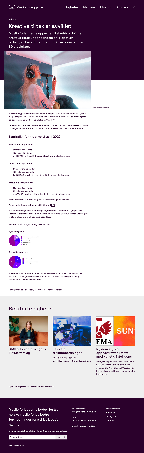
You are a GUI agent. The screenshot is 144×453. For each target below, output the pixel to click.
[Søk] (134, 7)
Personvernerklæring (16, 445)
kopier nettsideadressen (53, 289)
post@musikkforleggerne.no (85, 420)
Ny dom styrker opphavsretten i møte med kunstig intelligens (114, 353)
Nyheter (72, 7)
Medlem (89, 7)
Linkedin (110, 420)
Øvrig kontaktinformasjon (84, 426)
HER (53, 205)
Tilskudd (106, 7)
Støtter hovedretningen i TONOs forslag (27, 351)
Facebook (28, 289)
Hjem (11, 386)
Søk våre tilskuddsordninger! (67, 351)
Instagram (111, 416)
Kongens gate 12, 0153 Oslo (85, 411)
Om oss (122, 7)
